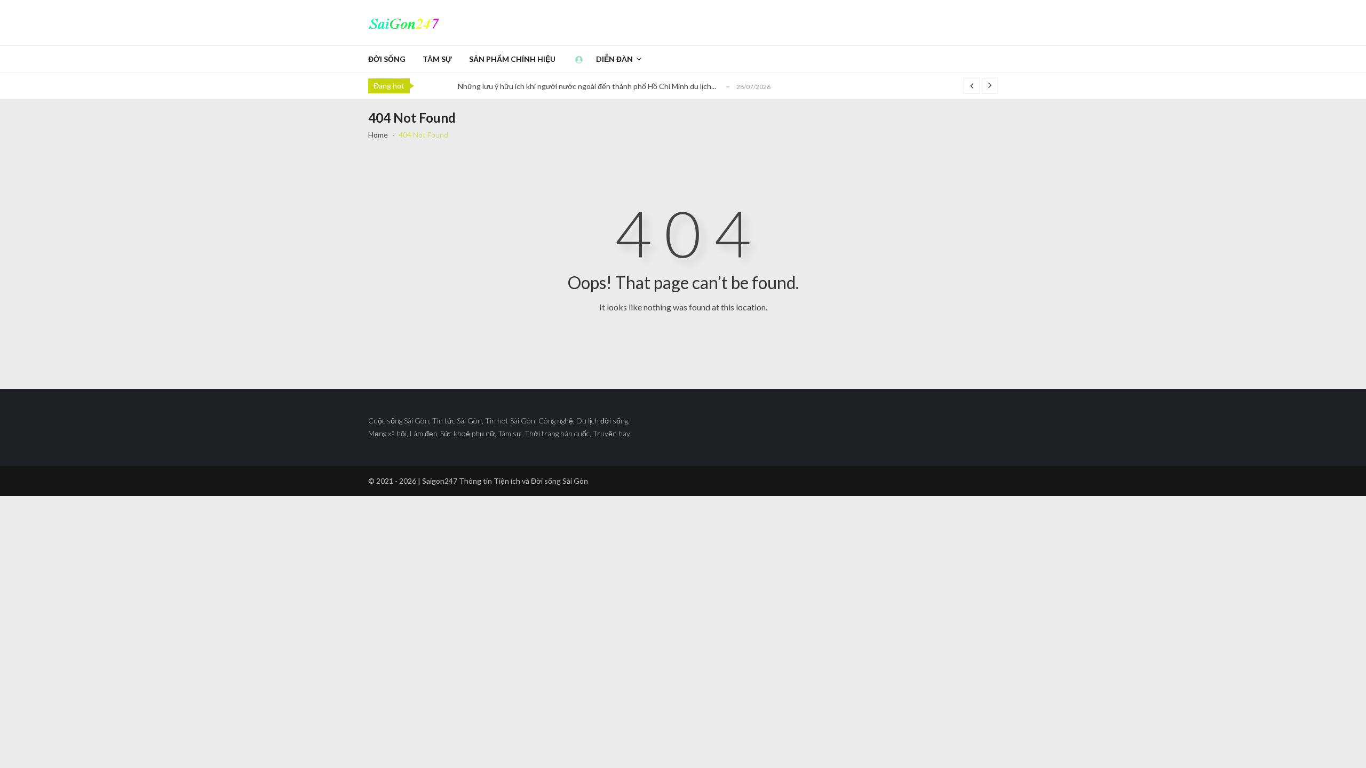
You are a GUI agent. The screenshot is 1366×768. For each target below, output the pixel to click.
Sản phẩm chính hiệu (512, 58)
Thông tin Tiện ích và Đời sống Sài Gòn (523, 480)
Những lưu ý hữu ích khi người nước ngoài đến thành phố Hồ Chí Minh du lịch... (587, 86)
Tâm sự (437, 58)
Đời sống (387, 58)
